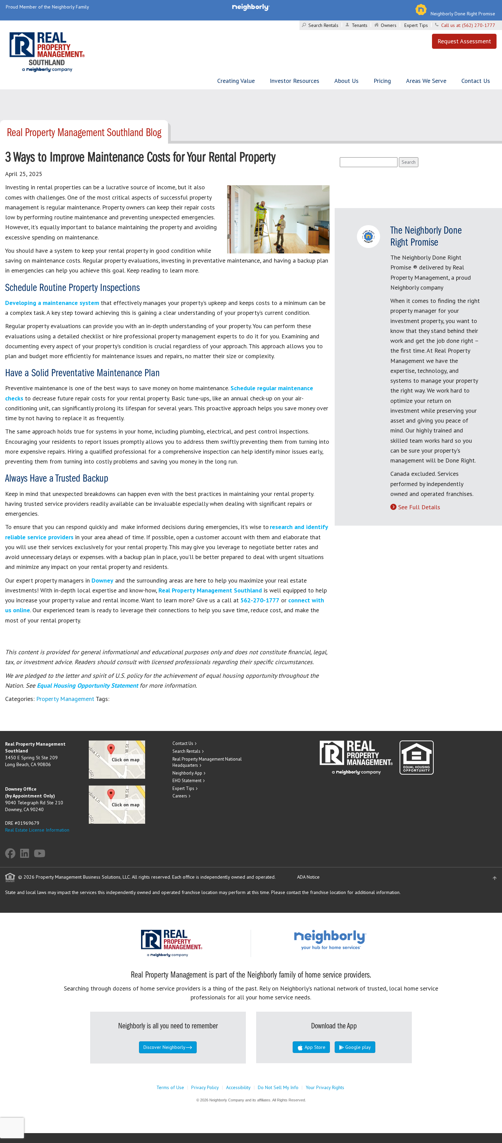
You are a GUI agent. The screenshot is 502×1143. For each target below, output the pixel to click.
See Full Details (419, 507)
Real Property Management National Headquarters (207, 762)
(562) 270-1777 (478, 25)
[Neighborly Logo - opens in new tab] (350, 940)
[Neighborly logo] (251, 7)
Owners (388, 25)
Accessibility (238, 1087)
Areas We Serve (426, 81)
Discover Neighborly (164, 1047)
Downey (102, 580)
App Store (314, 1047)
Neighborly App (187, 773)
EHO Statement (186, 780)
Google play (357, 1047)
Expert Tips (416, 25)
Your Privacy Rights (325, 1087)
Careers (179, 796)
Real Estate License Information (37, 830)
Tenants (359, 25)
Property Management (65, 699)
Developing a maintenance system (52, 303)
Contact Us (475, 81)
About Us (346, 81)
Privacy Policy (205, 1087)
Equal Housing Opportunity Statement (88, 685)
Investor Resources (294, 81)
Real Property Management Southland (210, 590)
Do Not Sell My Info (278, 1087)
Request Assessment (464, 41)
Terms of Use (170, 1087)
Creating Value (236, 81)
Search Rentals (323, 25)
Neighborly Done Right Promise (463, 14)
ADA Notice (308, 877)
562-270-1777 (259, 600)
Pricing (382, 81)
